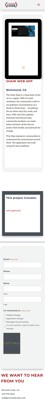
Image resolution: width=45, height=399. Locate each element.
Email (10, 259)
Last (5, 304)
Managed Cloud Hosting (17, 322)
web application (13, 210)
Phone (6, 271)
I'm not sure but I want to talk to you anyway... (22, 327)
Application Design (15, 318)
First (5, 294)
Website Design (13, 315)
